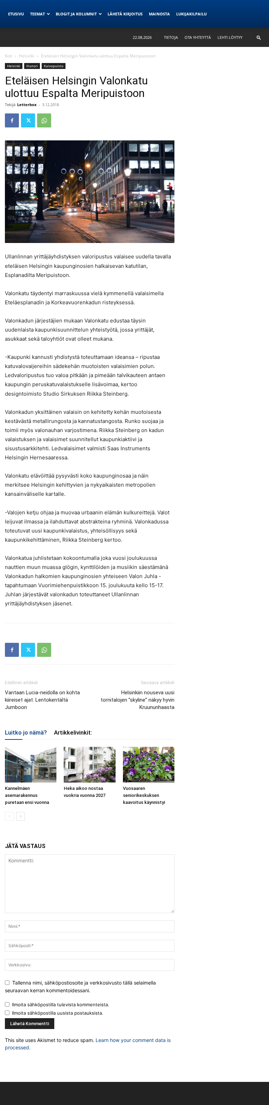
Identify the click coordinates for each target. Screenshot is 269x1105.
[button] (259, 37)
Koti (8, 56)
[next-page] (20, 816)
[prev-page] (9, 816)
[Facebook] (12, 120)
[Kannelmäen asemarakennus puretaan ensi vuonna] (30, 764)
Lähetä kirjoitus (125, 13)
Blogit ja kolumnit (76, 13)
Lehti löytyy (230, 37)
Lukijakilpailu (191, 13)
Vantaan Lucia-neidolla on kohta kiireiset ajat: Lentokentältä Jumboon (42, 699)
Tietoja (171, 37)
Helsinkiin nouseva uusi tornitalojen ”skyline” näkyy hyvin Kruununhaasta (137, 699)
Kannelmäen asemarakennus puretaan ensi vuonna (27, 795)
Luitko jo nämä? (26, 732)
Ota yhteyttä (198, 37)
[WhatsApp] (44, 120)
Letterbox (26, 104)
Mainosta (159, 13)
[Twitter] (28, 120)
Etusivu (16, 13)
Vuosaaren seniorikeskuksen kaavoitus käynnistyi (144, 795)
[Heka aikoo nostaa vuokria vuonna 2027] (89, 764)
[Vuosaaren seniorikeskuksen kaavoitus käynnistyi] (148, 764)
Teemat (37, 13)
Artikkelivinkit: (73, 732)
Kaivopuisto (53, 65)
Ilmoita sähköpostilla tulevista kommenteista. (60, 1004)
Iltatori (32, 65)
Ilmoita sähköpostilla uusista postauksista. (57, 1013)
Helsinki (26, 56)
